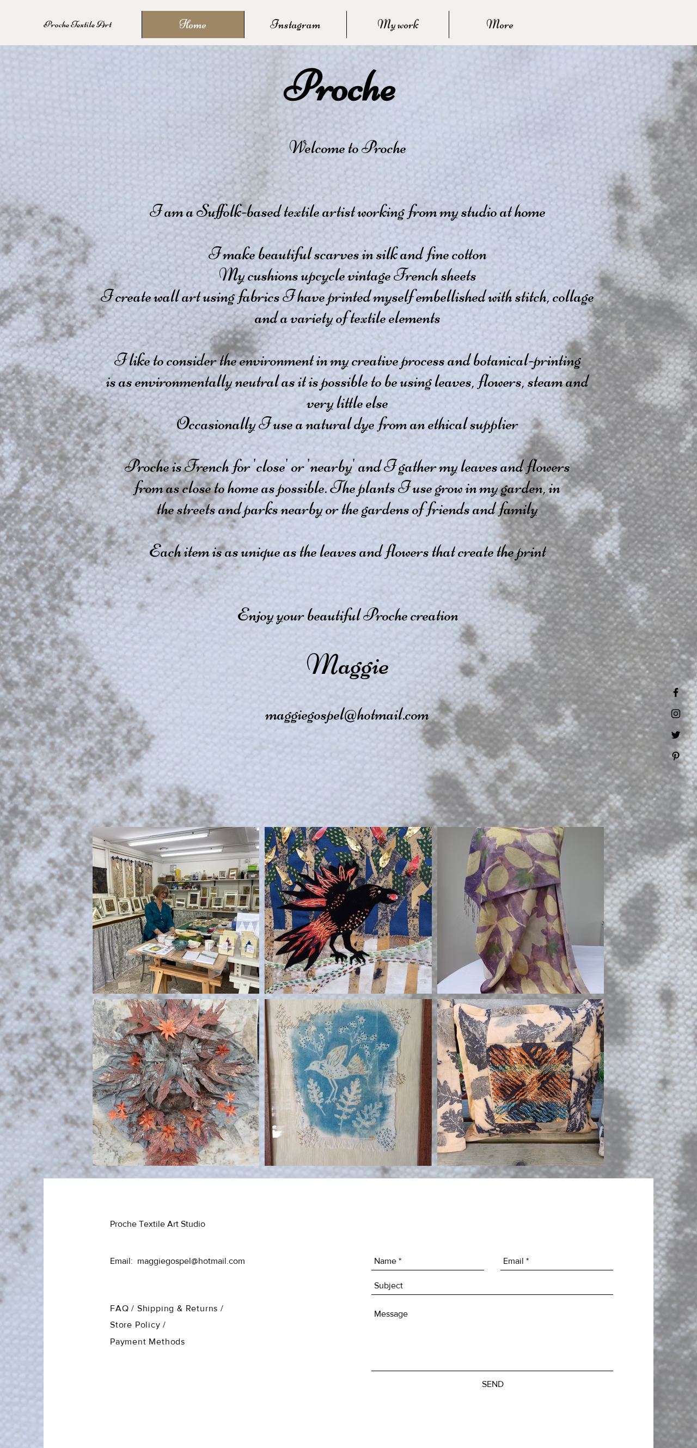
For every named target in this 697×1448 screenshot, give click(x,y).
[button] (97, 24)
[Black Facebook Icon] (676, 692)
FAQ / (123, 1308)
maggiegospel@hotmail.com (347, 714)
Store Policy (136, 1324)
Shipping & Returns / (180, 1308)
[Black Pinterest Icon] (676, 756)
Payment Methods (147, 1341)
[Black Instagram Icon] (676, 714)
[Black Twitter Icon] (676, 735)
